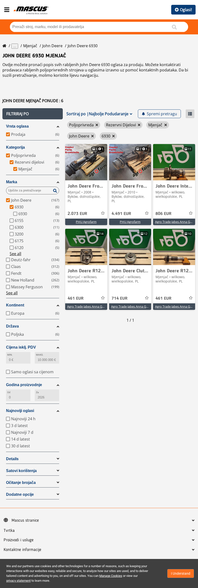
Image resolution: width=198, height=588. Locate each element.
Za (37, 392)
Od (8, 392)
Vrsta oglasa (17, 126)
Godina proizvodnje (24, 385)
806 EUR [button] (163, 214)
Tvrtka (9, 530)
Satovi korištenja (21, 471)
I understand (180, 573)
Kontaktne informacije (22, 550)
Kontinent (15, 305)
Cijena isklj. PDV (21, 347)
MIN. (10, 354)
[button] (32, 113)
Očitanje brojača (21, 483)
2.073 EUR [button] (77, 214)
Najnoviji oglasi (20, 411)
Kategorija (15, 147)
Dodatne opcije (20, 494)
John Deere (52, 45)
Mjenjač (30, 45)
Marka (11, 182)
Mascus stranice (25, 520)
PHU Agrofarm (86, 222)
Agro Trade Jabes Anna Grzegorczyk (92, 306)
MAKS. (39, 354)
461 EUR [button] (76, 298)
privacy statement (18, 580)
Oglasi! (186, 9)
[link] (86, 162)
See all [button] (15, 253)
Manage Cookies (110, 576)
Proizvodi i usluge (19, 540)
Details (12, 459)
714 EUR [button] (119, 298)
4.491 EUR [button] (121, 214)
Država (12, 326)
